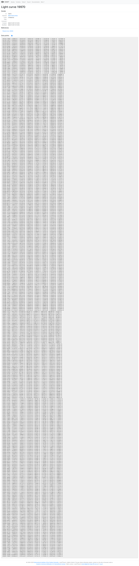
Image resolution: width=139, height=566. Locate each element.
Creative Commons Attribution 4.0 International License (50, 564)
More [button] (42, 2)
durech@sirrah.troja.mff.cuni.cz (90, 564)
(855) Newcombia (13, 15)
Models (13, 2)
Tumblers (18, 2)
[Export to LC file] (12, 35)
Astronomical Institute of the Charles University (46, 562)
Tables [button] (23, 2)
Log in (101, 564)
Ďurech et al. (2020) (8, 31)
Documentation (36, 2)
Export (29, 2)
